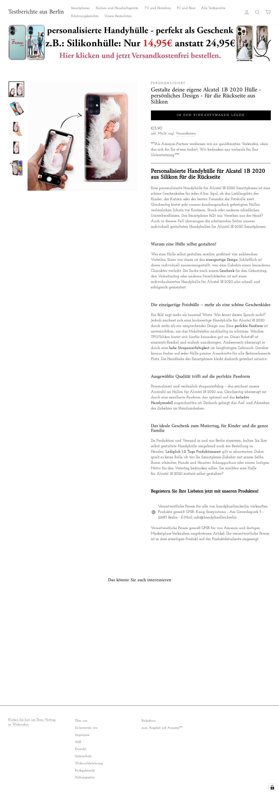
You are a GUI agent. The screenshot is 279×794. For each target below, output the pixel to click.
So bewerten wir (86, 727)
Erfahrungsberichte (84, 16)
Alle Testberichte (213, 8)
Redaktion (149, 720)
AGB (78, 742)
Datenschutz (83, 756)
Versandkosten (186, 133)
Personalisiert (168, 83)
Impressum (82, 735)
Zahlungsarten (85, 777)
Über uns (81, 720)
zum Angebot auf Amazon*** (162, 727)
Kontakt (80, 749)
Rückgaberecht (85, 770)
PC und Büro (186, 8)
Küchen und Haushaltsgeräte (117, 8)
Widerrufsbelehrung (89, 763)
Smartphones (80, 8)
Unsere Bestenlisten (118, 16)
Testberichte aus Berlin (36, 12)
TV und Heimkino (157, 8)
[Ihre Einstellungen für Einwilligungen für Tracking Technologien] (272, 787)
